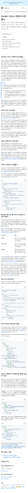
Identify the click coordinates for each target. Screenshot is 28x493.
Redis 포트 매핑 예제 (7, 279)
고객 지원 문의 (5, 478)
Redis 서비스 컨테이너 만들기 (10, 455)
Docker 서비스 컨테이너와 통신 (12, 57)
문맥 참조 (9, 275)
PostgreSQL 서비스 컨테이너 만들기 (11, 457)
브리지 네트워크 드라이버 (7, 117)
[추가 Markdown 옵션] (13, 34)
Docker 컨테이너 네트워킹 (12, 261)
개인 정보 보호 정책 (4, 470)
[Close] (24, 2)
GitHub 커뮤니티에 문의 (7, 476)
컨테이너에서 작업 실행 (8, 110)
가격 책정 (3, 488)
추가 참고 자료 (6, 452)
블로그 (14, 488)
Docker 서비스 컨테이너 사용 (21, 11)
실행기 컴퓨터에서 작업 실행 (9, 141)
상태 (23, 486)
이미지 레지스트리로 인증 (10, 324)
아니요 (9, 468)
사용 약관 (13, 486)
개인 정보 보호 (18, 486)
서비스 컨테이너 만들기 (9, 164)
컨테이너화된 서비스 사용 (8, 11)
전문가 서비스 (9, 488)
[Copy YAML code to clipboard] (25, 180)
